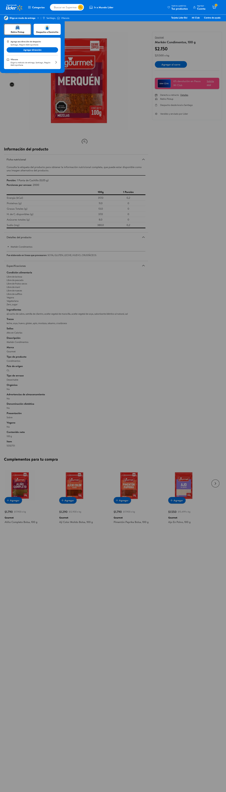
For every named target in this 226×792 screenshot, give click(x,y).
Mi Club (196, 17)
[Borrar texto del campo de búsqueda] (75, 7)
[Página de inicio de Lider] (14, 7)
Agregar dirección (32, 50)
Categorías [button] (38, 7)
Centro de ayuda (212, 17)
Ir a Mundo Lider (103, 7)
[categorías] (80, 7)
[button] (177, 7)
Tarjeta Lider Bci (179, 17)
